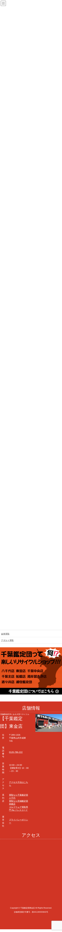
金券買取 (5, 634)
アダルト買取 (7, 640)
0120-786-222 (16, 752)
